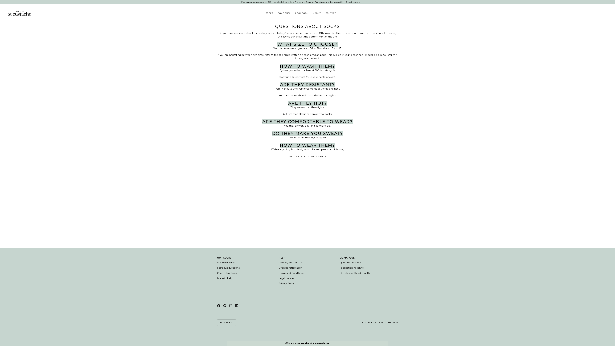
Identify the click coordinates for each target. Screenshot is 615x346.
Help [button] (282, 257)
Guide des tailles (226, 262)
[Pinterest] (224, 305)
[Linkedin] (236, 305)
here (368, 33)
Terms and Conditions (291, 273)
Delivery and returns (290, 262)
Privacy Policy (287, 283)
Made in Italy (224, 278)
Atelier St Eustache (378, 322)
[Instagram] (230, 305)
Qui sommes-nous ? (351, 262)
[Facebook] (218, 305)
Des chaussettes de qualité (355, 273)
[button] (269, 13)
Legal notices (286, 278)
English (225, 322)
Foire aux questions (228, 267)
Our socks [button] (224, 257)
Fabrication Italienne (352, 267)
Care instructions (227, 273)
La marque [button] (347, 257)
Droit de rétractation (290, 267)
